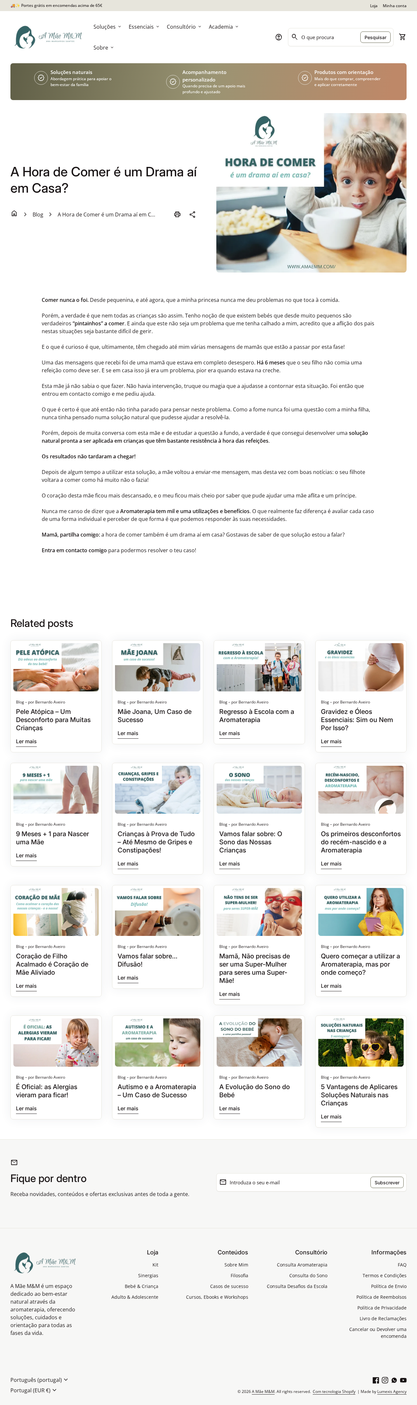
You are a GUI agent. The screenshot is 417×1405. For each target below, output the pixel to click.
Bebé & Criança (141, 1286)
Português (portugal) (40, 1380)
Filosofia (239, 1275)
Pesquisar (375, 37)
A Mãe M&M (263, 1391)
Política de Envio (389, 1286)
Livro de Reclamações (383, 1318)
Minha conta (395, 5)
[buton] (40, 1380)
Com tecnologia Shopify (334, 1391)
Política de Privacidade (382, 1308)
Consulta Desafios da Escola (297, 1286)
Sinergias (148, 1275)
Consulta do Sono (308, 1275)
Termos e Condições (385, 1275)
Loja (374, 5)
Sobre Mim (236, 1265)
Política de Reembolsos (381, 1297)
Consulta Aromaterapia (302, 1265)
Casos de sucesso (229, 1286)
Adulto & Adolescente (134, 1297)
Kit (155, 1265)
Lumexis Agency (392, 1391)
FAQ (402, 1265)
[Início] (48, 36)
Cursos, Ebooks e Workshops (217, 1297)
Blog (38, 214)
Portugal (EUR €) (34, 1390)
